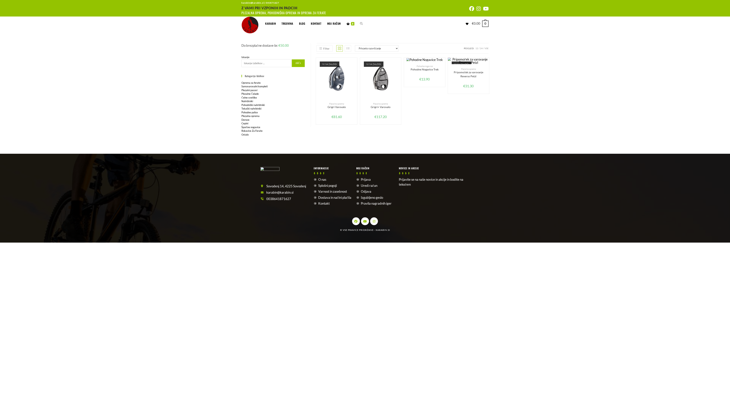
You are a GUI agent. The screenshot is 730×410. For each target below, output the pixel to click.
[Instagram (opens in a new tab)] (478, 8)
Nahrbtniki (247, 101)
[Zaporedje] (348, 48)
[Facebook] (356, 221)
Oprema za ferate (251, 82)
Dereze (245, 119)
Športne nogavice (250, 127)
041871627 (272, 2)
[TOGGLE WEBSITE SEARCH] (361, 24)
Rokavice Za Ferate (252, 130)
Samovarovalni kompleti (254, 86)
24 (481, 48)
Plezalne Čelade (250, 93)
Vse (487, 48)
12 (476, 48)
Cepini (244, 123)
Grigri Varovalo (337, 107)
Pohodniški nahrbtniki (253, 104)
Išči (298, 63)
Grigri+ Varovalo (380, 107)
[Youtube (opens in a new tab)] (485, 8)
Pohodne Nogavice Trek (425, 69)
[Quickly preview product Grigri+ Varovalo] (399, 64)
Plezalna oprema (336, 103)
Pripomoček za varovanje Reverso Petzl (468, 74)
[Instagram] (374, 221)
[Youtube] (365, 221)
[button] (355, 74)
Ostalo (245, 134)
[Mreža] (339, 48)
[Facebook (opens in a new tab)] (471, 8)
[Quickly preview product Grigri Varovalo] (355, 64)
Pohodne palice (249, 112)
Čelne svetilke (249, 97)
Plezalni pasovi (249, 90)
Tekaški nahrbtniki (251, 108)
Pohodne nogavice (425, 66)
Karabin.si (383, 230)
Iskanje (245, 57)
